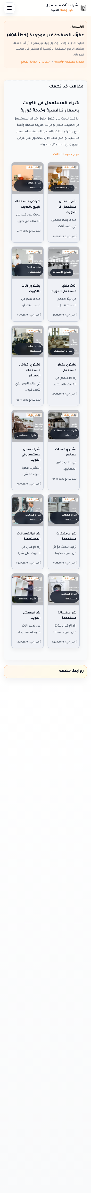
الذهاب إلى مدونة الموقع (35, 62)
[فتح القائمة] (9, 8)
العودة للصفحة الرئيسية (69, 62)
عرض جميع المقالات (66, 154)
